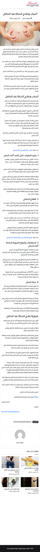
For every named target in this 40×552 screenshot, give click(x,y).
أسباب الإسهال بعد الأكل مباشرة (11, 471)
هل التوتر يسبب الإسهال (11, 489)
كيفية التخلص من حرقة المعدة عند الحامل (19, 237)
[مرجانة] (32, 4)
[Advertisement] (20, 521)
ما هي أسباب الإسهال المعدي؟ (31, 490)
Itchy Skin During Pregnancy (22, 422)
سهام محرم (26, 18)
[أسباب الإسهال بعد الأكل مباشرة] (10, 462)
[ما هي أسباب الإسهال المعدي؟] (29, 482)
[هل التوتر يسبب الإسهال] (10, 482)
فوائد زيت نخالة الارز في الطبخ (31, 469)
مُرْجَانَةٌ (36, 397)
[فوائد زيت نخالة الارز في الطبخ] (29, 461)
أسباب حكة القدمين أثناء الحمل (22, 150)
